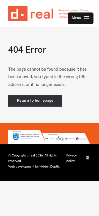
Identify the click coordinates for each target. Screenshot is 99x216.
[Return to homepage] (49, 13)
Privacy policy (71, 158)
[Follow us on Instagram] (87, 158)
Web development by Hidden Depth (33, 166)
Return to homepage (35, 100)
